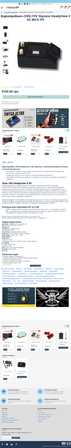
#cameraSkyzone (38, 269)
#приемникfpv (48, 278)
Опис (4, 162)
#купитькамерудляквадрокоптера (45, 276)
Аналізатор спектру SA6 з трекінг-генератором (8, 146)
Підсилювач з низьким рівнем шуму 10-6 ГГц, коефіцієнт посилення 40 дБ (22, 146)
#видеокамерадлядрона (9, 273)
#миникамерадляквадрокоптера (12, 278)
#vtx (14, 281)
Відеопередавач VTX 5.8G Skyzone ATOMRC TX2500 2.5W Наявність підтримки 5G (64, 146)
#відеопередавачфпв (28, 281)
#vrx (19, 281)
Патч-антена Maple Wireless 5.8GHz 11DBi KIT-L (8, 371)
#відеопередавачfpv (54, 281)
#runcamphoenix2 (9, 269)
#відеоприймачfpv (8, 283)
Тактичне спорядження (11, 12)
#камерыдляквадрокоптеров (25, 276)
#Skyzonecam (6, 271)
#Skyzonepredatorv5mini (31, 271)
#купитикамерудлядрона (36, 273)
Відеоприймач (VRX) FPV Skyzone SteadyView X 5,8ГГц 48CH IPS (22, 371)
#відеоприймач (7, 281)
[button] (66, 130)
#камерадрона (22, 273)
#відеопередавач (58, 278)
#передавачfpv (33, 283)
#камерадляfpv (53, 271)
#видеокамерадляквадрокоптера (32, 278)
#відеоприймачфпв (41, 281)
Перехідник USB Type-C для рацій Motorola (50, 146)
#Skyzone (18, 269)
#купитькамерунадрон (9, 276)
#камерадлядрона (17, 271)
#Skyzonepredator (59, 269)
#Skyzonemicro (28, 269)
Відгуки (10, 162)
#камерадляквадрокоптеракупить (54, 273)
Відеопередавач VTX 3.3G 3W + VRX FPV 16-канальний (36, 146)
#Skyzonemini (48, 269)
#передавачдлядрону (21, 283)
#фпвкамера (43, 271)
